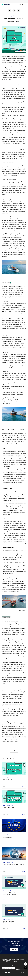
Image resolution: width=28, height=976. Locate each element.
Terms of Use (4, 956)
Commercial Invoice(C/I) (8, 807)
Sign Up (14, 949)
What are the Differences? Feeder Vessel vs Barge (9, 922)
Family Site (22, 972)
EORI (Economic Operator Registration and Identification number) (14, 836)
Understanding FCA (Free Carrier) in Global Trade (13, 865)
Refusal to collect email (20, 956)
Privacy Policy (11, 956)
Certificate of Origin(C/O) (9, 779)
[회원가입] (23, 4)
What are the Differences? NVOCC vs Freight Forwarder (9, 893)
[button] (6, 4)
